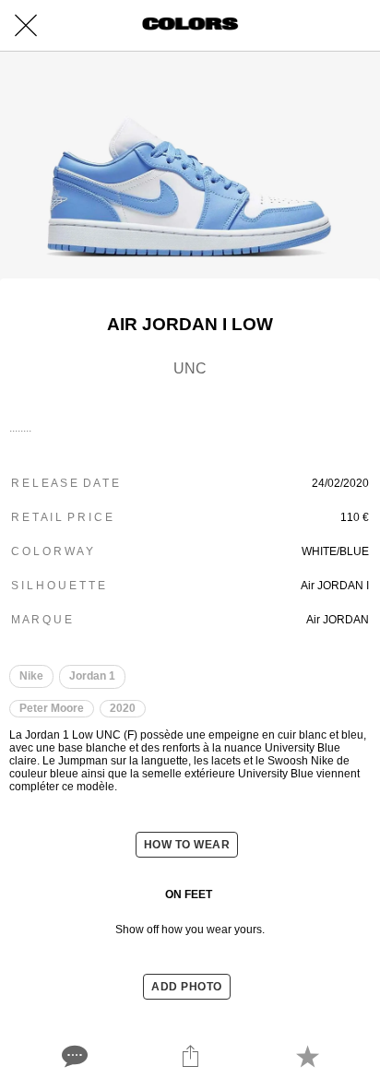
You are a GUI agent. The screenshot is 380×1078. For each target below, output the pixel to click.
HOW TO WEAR (187, 844)
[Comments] (73, 1056)
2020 (123, 708)
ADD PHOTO (186, 986)
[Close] (26, 26)
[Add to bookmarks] (307, 1056)
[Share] (190, 1056)
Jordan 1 (92, 675)
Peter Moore (51, 708)
